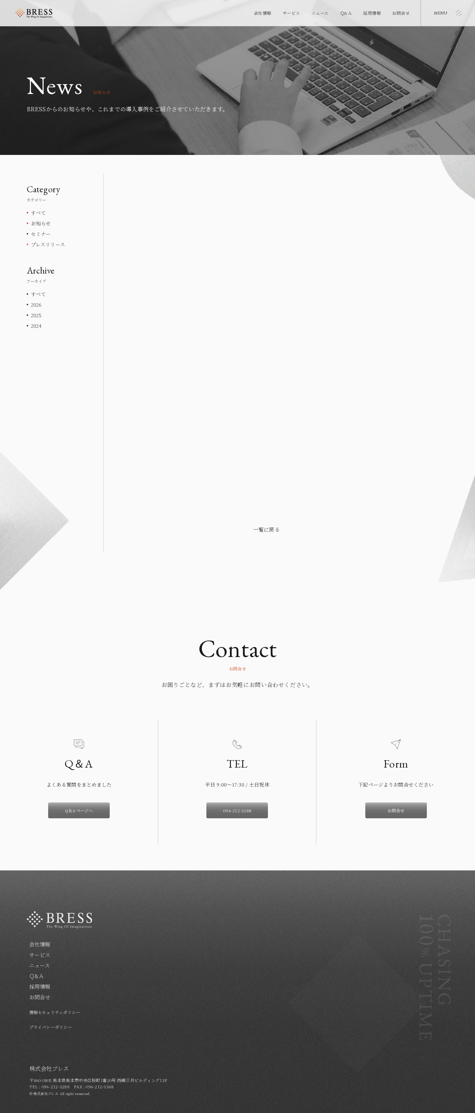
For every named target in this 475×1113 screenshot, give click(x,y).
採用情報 (372, 13)
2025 (36, 315)
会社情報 (262, 13)
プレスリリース (48, 244)
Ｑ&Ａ (346, 13)
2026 (36, 304)
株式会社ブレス (33, 13)
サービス (291, 13)
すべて (38, 212)
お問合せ (401, 13)
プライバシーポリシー (50, 1027)
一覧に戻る (266, 529)
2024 (36, 325)
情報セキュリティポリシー (55, 1012)
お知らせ (41, 223)
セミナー (41, 233)
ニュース (320, 13)
